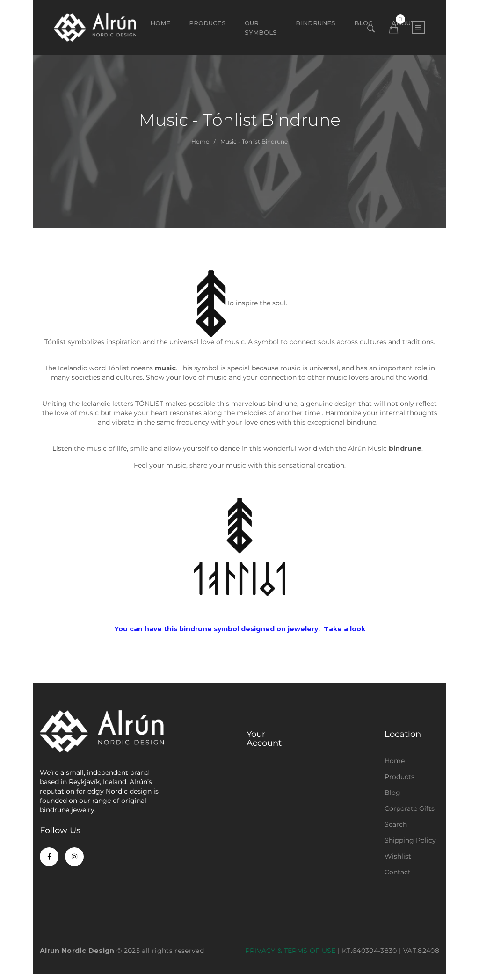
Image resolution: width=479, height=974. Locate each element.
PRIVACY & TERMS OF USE (290, 950)
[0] (393, 29)
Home (160, 23)
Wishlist (398, 856)
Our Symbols (261, 27)
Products (207, 23)
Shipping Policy (410, 840)
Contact (398, 872)
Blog (392, 792)
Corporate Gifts (410, 808)
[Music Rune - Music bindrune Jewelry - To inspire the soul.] (239, 547)
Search (396, 824)
